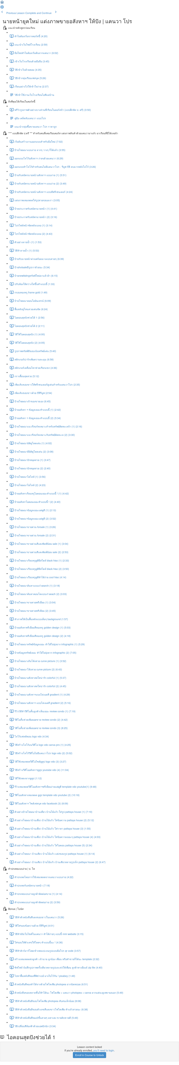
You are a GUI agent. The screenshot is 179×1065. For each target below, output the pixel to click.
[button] (2, 3)
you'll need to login (103, 1050)
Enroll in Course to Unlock (89, 1055)
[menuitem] (2, 8)
